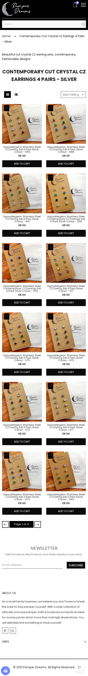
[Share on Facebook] (7, 130)
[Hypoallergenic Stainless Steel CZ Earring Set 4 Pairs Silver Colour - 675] (22, 332)
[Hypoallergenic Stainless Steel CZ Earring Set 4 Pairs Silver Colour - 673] (66, 332)
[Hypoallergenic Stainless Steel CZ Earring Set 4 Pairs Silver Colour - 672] (22, 402)
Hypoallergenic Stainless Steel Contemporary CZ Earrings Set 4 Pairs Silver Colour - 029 (22, 288)
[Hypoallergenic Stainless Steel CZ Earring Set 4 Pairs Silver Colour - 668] (66, 124)
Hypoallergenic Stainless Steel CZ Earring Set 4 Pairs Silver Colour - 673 (66, 358)
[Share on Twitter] (7, 135)
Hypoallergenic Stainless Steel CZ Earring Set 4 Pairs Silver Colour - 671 (66, 427)
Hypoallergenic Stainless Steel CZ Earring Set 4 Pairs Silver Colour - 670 (22, 497)
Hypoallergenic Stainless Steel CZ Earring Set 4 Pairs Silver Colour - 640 (66, 497)
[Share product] (6, 122)
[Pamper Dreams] (16, 9)
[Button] (83, 5)
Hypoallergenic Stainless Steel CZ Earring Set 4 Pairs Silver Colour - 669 (22, 149)
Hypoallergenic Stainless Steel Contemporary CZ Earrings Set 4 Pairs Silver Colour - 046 (66, 219)
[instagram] (13, 630)
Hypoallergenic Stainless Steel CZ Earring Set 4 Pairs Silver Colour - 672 (22, 427)
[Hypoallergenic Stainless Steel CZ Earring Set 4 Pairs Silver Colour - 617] (66, 263)
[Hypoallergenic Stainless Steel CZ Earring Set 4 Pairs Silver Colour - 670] (22, 471)
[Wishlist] (6, 108)
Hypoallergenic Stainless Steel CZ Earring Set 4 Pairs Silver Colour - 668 (66, 149)
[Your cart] (5, 670)
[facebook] (5, 630)
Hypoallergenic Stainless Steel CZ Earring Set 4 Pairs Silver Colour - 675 (22, 358)
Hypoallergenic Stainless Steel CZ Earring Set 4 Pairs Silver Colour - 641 (22, 219)
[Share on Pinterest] (7, 139)
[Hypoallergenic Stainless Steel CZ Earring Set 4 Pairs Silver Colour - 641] (22, 193)
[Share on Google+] (7, 144)
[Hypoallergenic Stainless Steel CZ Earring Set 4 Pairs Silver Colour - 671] (66, 402)
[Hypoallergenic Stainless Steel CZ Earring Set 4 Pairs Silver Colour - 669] (22, 124)
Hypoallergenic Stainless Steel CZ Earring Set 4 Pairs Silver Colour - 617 (66, 288)
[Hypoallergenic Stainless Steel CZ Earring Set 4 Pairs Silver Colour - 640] (66, 471)
